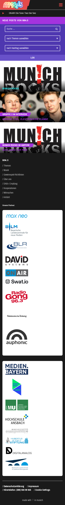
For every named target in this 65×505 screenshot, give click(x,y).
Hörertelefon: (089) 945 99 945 (17, 490)
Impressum (33, 486)
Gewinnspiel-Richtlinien (14, 174)
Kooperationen (10, 188)
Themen (7, 165)
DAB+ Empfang (10, 183)
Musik (6, 170)
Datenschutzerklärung (14, 486)
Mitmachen (8, 192)
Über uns (7, 179)
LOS (33, 57)
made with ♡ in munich (32, 500)
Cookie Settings (42, 490)
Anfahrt (6, 197)
